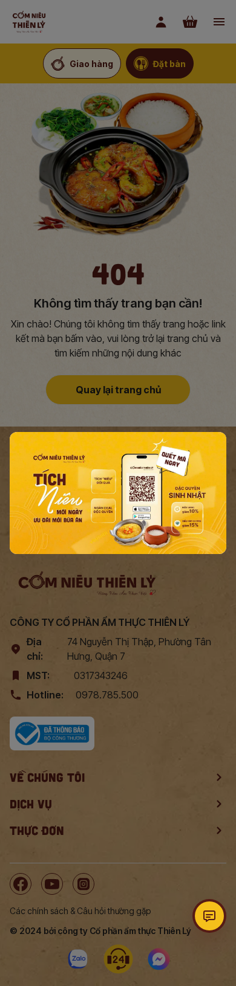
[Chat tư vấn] (209, 916)
